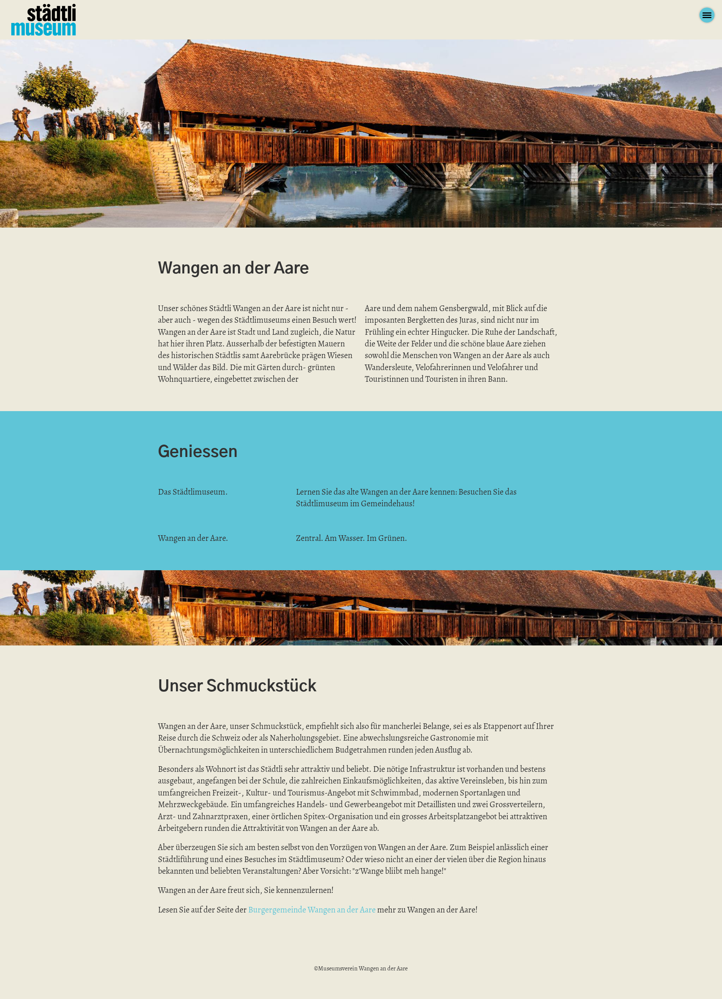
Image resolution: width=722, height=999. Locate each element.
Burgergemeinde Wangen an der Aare (312, 909)
